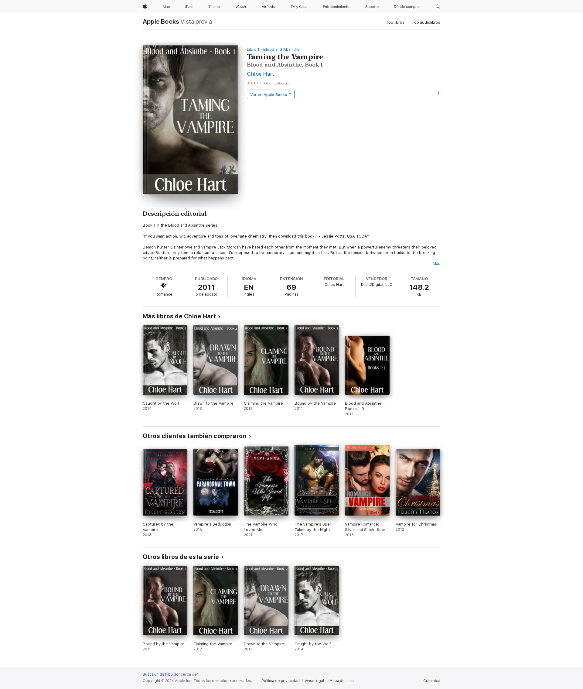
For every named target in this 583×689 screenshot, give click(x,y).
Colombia (431, 681)
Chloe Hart (260, 73)
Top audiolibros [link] (426, 22)
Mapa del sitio (341, 681)
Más (436, 263)
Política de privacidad (280, 681)
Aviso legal (314, 681)
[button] (438, 6)
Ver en (268, 94)
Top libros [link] (395, 22)
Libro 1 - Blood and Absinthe (273, 49)
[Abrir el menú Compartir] (438, 94)
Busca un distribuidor (161, 674)
